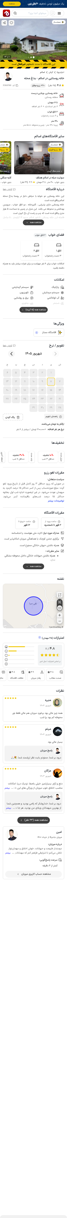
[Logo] (6, 13)
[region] (33, 606)
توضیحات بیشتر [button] (56, 501)
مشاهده (12, 3)
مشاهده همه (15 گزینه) (36, 309)
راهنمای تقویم (52, 416)
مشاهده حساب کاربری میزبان (36, 874)
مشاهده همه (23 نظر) (36, 820)
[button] (51, 373)
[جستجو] (15, 13)
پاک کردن (10, 417)
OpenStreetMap (55, 627)
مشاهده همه (35, 222)
